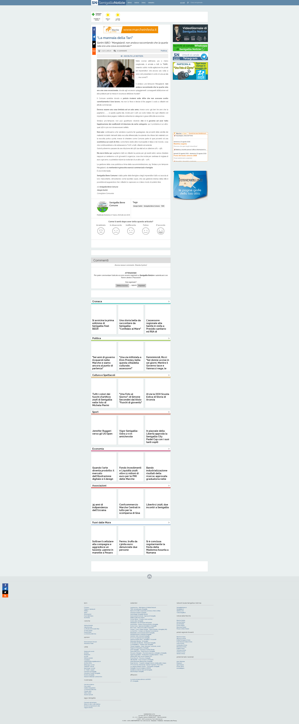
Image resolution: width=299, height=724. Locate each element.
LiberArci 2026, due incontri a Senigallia (157, 506)
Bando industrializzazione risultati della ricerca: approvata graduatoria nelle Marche (156, 474)
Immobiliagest (180, 668)
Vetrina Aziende (88, 625)
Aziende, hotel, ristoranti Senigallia (140, 636)
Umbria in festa (181, 652)
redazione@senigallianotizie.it (92, 661)
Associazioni (87, 614)
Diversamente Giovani (90, 641)
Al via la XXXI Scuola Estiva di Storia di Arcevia (157, 397)
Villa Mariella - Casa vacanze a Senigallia (141, 659)
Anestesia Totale (88, 643)
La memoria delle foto (90, 634)
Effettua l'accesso (122, 285)
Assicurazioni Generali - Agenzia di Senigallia (143, 616)
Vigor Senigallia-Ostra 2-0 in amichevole (128, 433)
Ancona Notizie (181, 622)
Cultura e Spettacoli (89, 609)
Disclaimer (154, 720)
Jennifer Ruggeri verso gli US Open (102, 432)
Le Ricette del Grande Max (91, 628)
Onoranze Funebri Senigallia (92, 673)
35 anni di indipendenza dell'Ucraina (100, 507)
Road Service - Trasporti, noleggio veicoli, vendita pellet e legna (148, 663)
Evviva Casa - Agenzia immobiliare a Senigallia (143, 626)
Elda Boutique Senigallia (137, 671)
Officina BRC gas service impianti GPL (141, 656)
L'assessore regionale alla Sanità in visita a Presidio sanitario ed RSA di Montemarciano (156, 327)
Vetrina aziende (88, 658)
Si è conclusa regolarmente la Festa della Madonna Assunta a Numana (157, 547)
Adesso (108, 19)
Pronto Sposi (180, 666)
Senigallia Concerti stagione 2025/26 (140, 668)
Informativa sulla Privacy (170, 720)
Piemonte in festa (181, 647)
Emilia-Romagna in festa (183, 640)
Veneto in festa (181, 653)
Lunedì (117, 19)
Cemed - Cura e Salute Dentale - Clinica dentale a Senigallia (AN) (148, 629)
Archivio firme (88, 663)
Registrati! (141, 285)
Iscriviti (86, 656)
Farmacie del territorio (90, 702)
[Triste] (116, 231)
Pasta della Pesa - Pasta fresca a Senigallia (142, 651)
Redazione (87, 654)
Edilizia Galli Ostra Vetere (137, 617)
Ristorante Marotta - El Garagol (139, 641)
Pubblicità (160, 720)
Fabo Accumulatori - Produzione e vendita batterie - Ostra (146, 654)
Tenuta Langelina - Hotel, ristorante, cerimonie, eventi (145, 646)
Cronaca (86, 607)
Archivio (86, 653)
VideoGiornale (88, 627)
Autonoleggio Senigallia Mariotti (139, 614)
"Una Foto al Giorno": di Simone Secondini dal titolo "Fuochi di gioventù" (130, 398)
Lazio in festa (180, 643)
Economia (87, 617)
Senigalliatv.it (180, 609)
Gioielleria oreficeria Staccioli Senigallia (141, 670)
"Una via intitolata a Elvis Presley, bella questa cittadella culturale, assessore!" (130, 363)
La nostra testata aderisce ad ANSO (140, 679)
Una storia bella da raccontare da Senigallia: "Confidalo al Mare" (130, 324)
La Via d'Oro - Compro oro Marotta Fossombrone (144, 631)
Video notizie (87, 693)
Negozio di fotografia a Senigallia (139, 648)
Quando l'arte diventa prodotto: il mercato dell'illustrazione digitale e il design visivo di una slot (103, 474)
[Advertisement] (190, 96)
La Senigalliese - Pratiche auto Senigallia (141, 644)
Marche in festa (181, 636)
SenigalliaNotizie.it (182, 607)
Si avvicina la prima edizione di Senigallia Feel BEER (103, 324)
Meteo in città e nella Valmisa (92, 704)
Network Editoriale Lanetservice (93, 676)
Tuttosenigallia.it (181, 612)
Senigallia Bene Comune (152, 206)
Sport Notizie (180, 665)
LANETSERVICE (135, 720)
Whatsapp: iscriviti (89, 665)
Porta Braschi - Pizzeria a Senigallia (140, 658)
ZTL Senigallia (134, 681)
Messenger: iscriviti (89, 668)
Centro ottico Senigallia (136, 621)
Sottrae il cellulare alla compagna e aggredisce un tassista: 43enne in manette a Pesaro (103, 547)
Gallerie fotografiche (89, 688)
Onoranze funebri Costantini (138, 612)
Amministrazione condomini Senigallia (140, 634)
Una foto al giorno (89, 684)
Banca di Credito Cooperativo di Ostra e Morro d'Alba (145, 610)
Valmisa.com (180, 610)
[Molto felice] (160, 231)
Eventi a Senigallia (89, 675)
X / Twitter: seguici (89, 670)
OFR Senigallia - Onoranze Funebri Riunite (142, 649)
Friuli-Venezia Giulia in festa (184, 641)
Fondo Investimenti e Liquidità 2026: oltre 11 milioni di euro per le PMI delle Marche (130, 473)
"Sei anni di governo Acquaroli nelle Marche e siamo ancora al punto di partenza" (103, 363)
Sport (85, 612)
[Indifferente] (130, 231)
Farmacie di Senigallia (90, 671)
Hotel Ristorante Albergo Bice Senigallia (141, 661)
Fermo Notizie (181, 625)
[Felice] (145, 231)
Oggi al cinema (88, 707)
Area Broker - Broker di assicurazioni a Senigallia (144, 624)
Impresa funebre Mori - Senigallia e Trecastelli (143, 639)
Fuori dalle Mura (88, 616)
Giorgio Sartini (137, 206)
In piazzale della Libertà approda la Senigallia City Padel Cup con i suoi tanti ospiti (157, 436)
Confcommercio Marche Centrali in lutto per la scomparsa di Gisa (129, 508)
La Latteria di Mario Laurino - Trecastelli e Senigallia (144, 666)
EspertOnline (87, 632)
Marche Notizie (181, 620)
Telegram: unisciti (89, 666)
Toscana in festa (181, 650)
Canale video (87, 691)
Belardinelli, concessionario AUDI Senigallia (142, 632)
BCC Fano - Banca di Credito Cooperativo (142, 627)
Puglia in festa (180, 648)
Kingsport (179, 663)
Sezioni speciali (88, 694)
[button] (182, 2)
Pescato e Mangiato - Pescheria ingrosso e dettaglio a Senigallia (148, 653)
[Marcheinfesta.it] (130, 33)
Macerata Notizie (181, 627)
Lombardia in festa (182, 645)
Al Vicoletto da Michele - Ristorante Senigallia (143, 643)
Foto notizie (87, 686)
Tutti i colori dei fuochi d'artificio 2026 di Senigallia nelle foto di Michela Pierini (102, 400)
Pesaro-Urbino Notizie (183, 628)
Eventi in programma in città (92, 706)
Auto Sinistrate (181, 661)
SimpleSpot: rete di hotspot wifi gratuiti (141, 622)
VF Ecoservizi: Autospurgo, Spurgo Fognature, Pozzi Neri (146, 664)
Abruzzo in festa (181, 638)
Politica (164, 51)
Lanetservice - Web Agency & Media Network (143, 607)
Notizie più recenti (89, 651)
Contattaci (87, 659)
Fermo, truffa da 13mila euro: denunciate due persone (128, 545)
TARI (162, 206)
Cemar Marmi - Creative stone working (141, 619)
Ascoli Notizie (180, 623)
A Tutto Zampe (88, 630)
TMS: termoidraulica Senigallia (138, 609)
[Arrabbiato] (101, 231)
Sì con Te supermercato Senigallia (140, 638)
